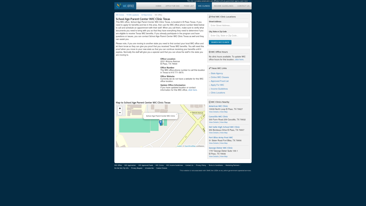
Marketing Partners (232, 165)
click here (192, 89)
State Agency (217, 73)
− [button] (120, 112)
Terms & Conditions (216, 165)
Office (128, 6)
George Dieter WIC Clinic (221, 148)
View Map (224, 111)
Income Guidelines (223, 6)
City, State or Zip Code (218, 31)
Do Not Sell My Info (121, 168)
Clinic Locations (218, 92)
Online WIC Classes (220, 77)
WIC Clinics (204, 6)
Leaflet (179, 146)
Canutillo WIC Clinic (218, 116)
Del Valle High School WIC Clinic (224, 127)
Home (158, 6)
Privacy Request (136, 168)
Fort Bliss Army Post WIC (221, 137)
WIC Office (118, 165)
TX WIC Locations (133, 15)
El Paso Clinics (147, 15)
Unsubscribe (149, 168)
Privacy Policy (201, 165)
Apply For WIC (173, 6)
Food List (189, 6)
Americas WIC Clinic (218, 106)
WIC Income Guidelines (174, 165)
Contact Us (243, 6)
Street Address (215, 21)
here (249, 1)
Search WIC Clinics (220, 42)
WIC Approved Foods (145, 165)
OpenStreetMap (190, 146)
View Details (214, 111)
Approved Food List (220, 81)
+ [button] (120, 108)
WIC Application (130, 165)
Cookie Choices (161, 168)
